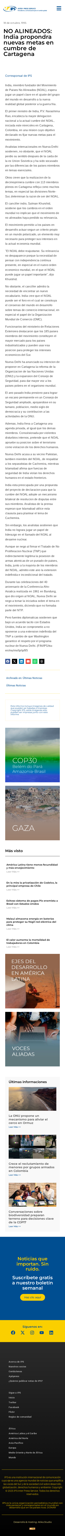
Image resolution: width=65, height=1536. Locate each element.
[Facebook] (13, 1332)
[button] (7, 661)
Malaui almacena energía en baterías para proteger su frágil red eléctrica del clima (31, 922)
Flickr (12, 1412)
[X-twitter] (22, 1332)
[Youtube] (41, 1332)
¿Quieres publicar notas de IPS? (26, 1381)
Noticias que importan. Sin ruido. (32, 1264)
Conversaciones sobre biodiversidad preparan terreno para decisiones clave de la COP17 (31, 1217)
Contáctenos (15, 1371)
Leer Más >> (12, 871)
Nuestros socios (17, 1366)
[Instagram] (32, 1332)
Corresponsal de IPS (18, 75)
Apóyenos (14, 1376)
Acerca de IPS (16, 1361)
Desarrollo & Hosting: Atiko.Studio (33, 1522)
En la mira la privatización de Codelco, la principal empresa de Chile (31, 884)
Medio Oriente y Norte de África (26, 1452)
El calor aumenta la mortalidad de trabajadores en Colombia (28, 941)
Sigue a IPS (15, 1392)
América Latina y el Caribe (23, 1433)
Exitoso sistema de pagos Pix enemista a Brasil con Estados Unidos (32, 902)
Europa (12, 1447)
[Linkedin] (51, 1332)
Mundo (12, 1457)
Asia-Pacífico (16, 1443)
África (12, 1428)
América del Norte (18, 1438)
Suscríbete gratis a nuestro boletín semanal (32, 1283)
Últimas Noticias (32, 678)
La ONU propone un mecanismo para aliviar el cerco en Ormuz (28, 1119)
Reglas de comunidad (20, 1416)
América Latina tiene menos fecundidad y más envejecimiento (32, 866)
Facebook (14, 1407)
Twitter (12, 1402)
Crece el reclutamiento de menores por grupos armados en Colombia (31, 1167)
